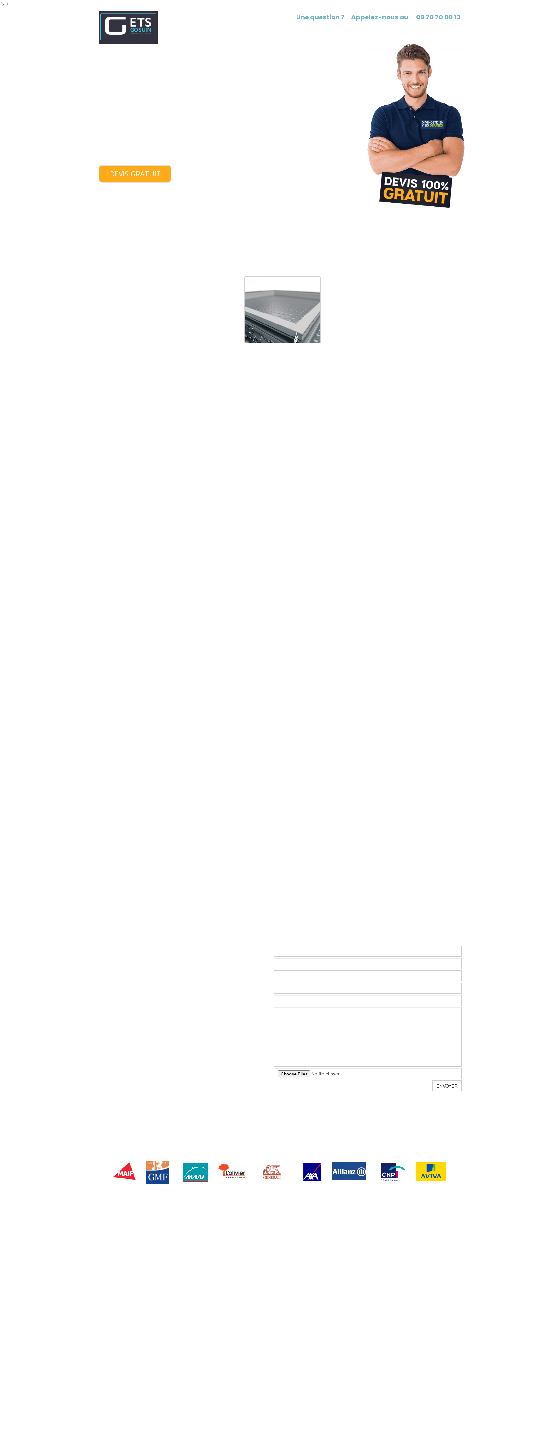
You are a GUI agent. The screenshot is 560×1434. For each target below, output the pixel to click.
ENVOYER (447, 1086)
